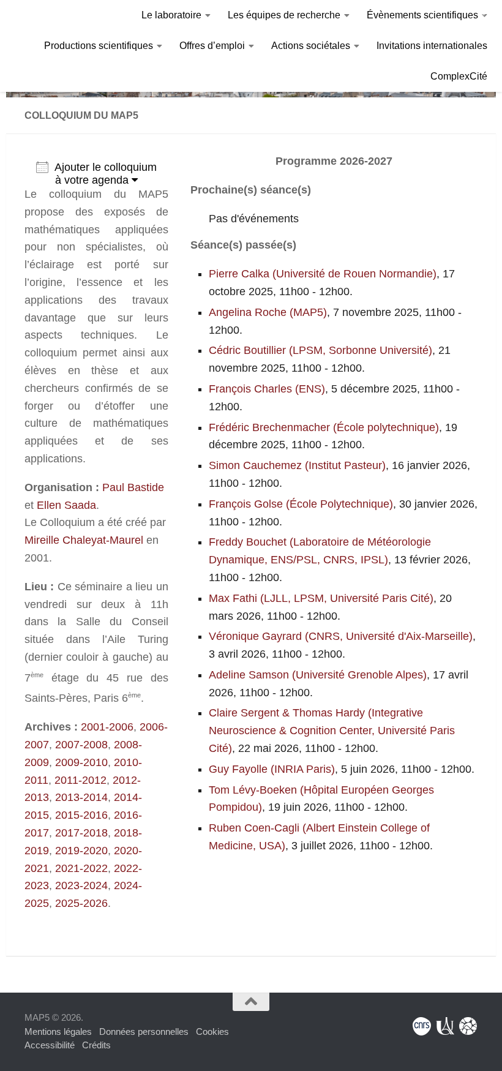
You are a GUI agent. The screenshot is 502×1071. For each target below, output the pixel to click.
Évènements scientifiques (422, 15)
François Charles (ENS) (267, 389)
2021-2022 (81, 868)
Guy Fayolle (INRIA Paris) (272, 769)
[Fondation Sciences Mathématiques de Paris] (468, 1026)
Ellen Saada (66, 505)
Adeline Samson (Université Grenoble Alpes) (318, 675)
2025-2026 (81, 903)
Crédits (96, 1045)
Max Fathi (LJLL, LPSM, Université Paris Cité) (321, 598)
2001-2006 (107, 727)
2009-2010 (81, 762)
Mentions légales (58, 1031)
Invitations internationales (431, 45)
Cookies (212, 1031)
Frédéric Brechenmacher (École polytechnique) (324, 427)
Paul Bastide (133, 487)
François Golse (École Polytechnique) (301, 504)
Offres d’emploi (212, 45)
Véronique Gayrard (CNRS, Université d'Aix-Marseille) (341, 636)
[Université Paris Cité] (445, 1026)
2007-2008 (81, 744)
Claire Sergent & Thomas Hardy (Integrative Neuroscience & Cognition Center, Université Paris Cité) (332, 730)
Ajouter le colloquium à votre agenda (105, 173)
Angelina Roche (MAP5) (268, 312)
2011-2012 (80, 780)
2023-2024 (81, 885)
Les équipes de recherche (284, 15)
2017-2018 (81, 833)
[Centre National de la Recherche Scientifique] (422, 1026)
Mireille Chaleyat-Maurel (83, 540)
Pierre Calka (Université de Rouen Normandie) (322, 274)
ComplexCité (458, 76)
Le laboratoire (171, 15)
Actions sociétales (310, 45)
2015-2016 (81, 815)
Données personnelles (144, 1031)
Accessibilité (49, 1045)
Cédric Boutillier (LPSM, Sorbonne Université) (320, 350)
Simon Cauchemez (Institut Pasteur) (297, 465)
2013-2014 (81, 797)
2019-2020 (81, 850)
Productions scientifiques (98, 45)
